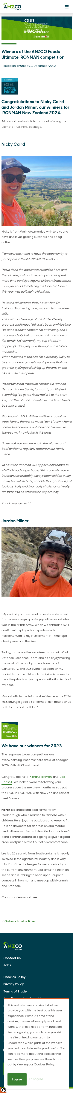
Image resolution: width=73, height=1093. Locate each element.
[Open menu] (66, 7)
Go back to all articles (20, 921)
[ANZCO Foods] (18, 6)
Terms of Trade (15, 991)
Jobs (7, 965)
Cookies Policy (14, 977)
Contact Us (12, 958)
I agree (17, 1079)
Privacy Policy (13, 984)
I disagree (36, 1079)
